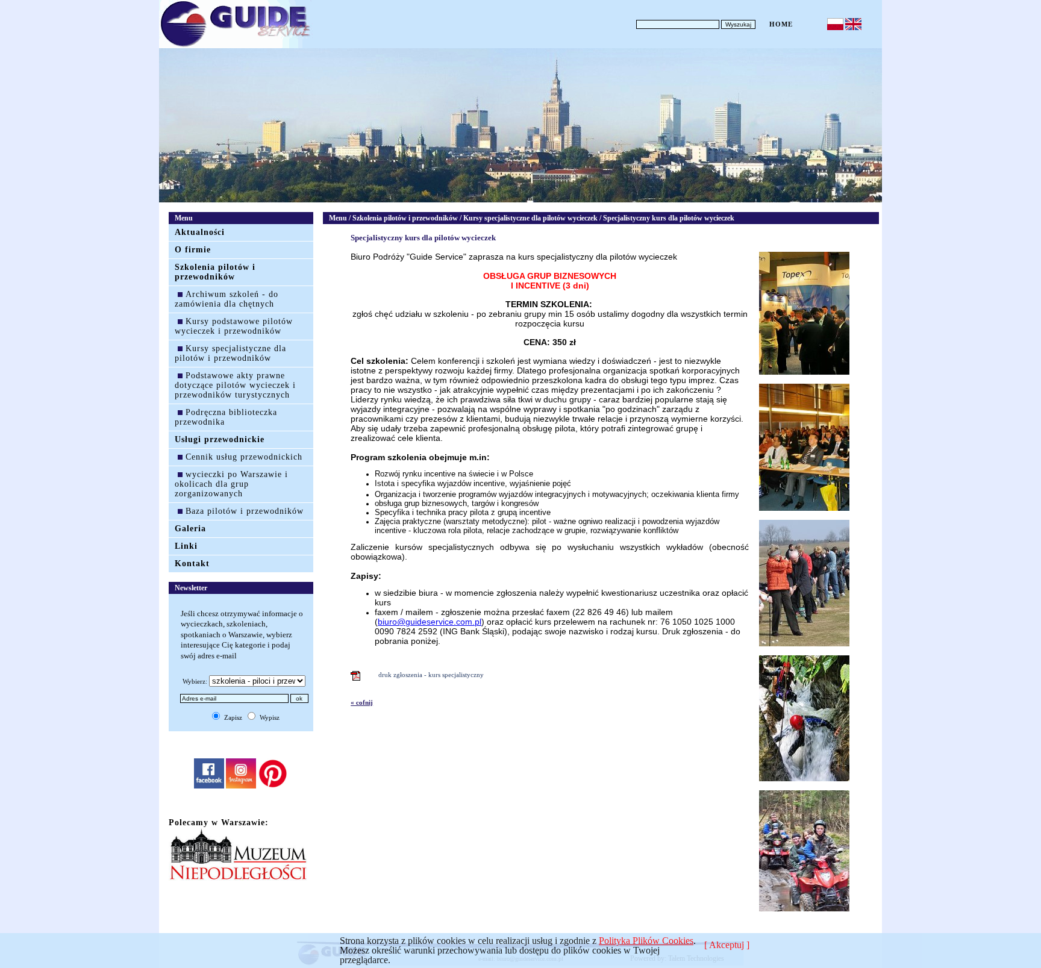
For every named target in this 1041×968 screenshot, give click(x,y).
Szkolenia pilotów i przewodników (215, 272)
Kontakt (192, 563)
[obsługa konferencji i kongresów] (804, 508)
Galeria (190, 528)
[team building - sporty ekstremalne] (804, 779)
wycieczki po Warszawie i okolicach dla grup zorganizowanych (231, 484)
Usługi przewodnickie (219, 439)
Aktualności (200, 232)
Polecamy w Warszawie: (219, 822)
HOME (781, 24)
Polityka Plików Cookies (646, 940)
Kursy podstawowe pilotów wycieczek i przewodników (234, 326)
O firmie (193, 249)
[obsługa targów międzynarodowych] (804, 372)
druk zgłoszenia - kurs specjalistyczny (429, 674)
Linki (186, 546)
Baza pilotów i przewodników (245, 511)
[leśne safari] (804, 909)
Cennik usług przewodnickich (244, 456)
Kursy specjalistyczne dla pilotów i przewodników (230, 353)
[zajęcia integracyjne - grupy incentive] (804, 644)
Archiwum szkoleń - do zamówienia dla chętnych (226, 299)
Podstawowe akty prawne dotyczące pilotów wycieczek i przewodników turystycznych (235, 385)
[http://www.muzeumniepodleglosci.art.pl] (238, 878)
